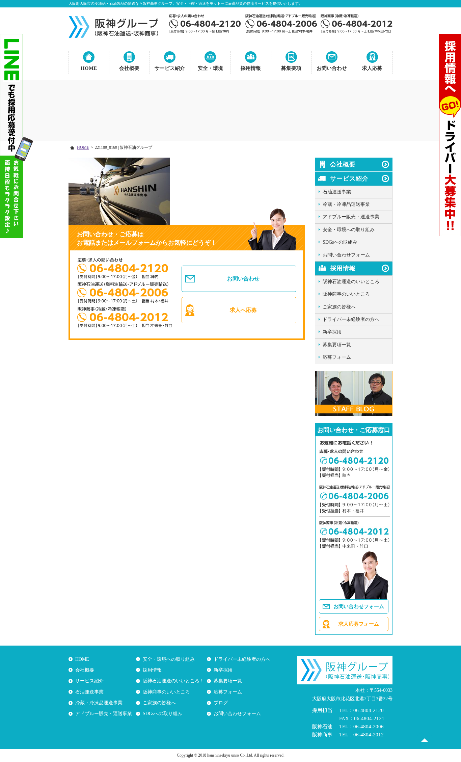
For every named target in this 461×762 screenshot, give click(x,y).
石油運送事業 (337, 191)
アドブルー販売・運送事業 (351, 216)
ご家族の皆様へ (339, 306)
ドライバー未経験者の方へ (351, 319)
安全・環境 (210, 68)
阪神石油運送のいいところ (351, 281)
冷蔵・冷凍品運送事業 (346, 204)
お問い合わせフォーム (346, 254)
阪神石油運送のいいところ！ (173, 680)
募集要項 (291, 68)
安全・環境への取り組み (349, 229)
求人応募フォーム (358, 624)
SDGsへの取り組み (162, 713)
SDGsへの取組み (340, 242)
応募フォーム (337, 357)
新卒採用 (332, 331)
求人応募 (372, 68)
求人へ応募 (243, 310)
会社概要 (129, 68)
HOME (89, 68)
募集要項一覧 (337, 344)
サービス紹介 (170, 68)
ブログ (221, 702)
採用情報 (251, 68)
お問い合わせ (332, 68)
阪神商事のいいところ (346, 294)
